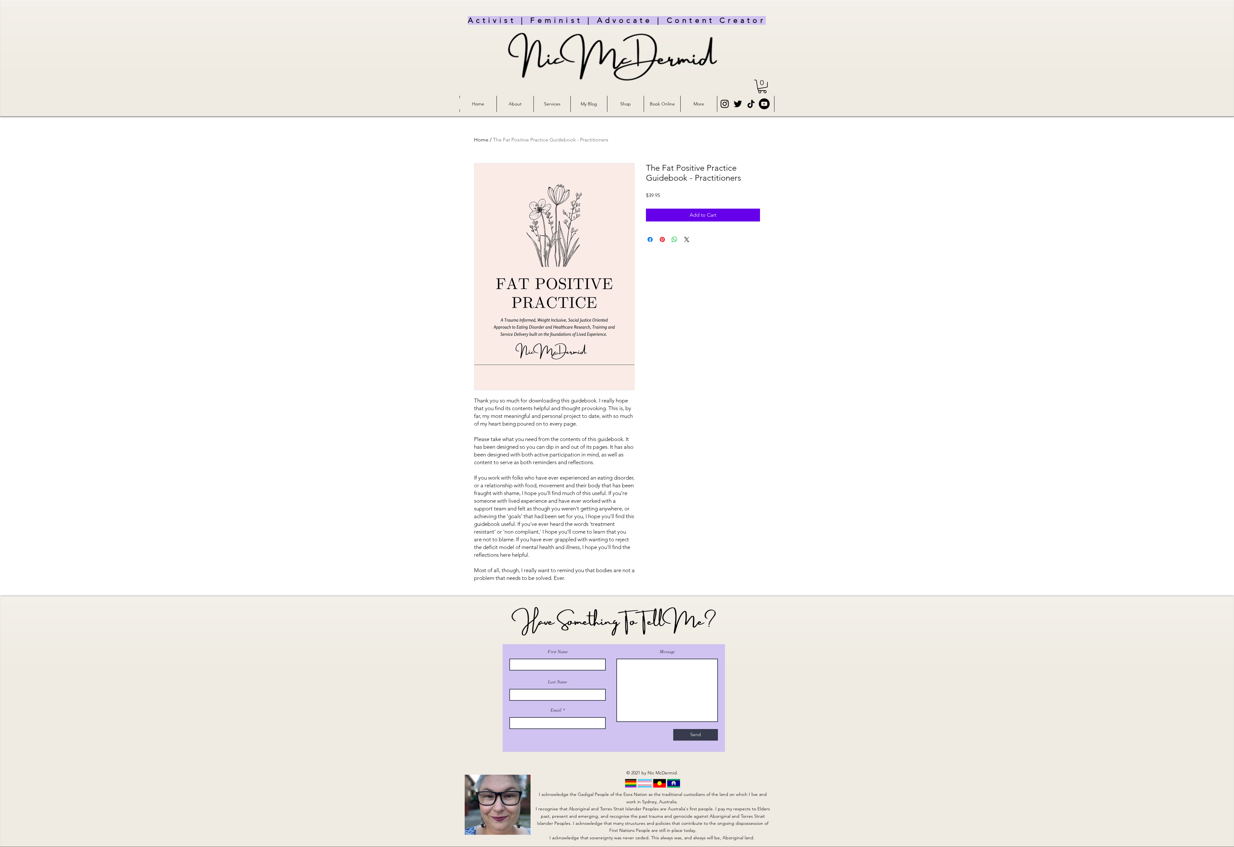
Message (667, 651)
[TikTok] (751, 103)
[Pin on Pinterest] (662, 239)
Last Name (557, 682)
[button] (762, 86)
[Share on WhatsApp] (674, 239)
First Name (558, 651)
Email (555, 710)
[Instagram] (724, 103)
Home (481, 140)
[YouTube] (764, 103)
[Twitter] (737, 103)
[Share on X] (687, 239)
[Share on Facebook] (650, 239)
